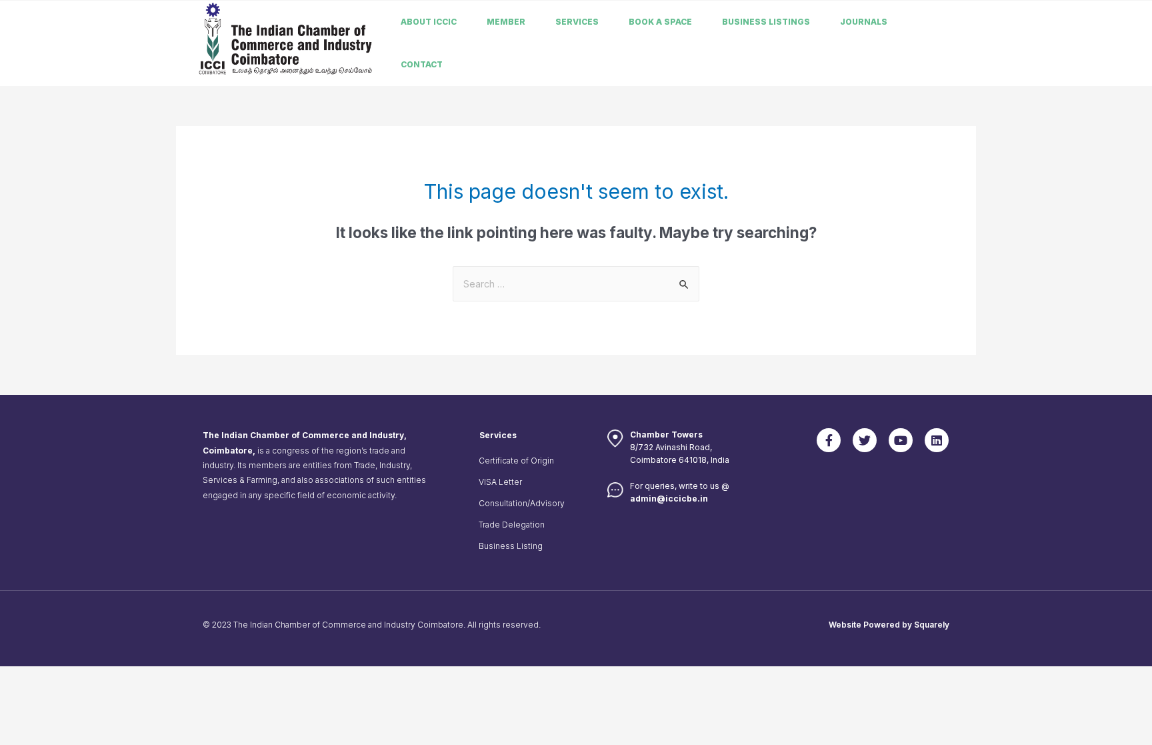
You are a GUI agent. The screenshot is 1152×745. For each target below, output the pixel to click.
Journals (863, 22)
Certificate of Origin (516, 461)
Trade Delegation (512, 525)
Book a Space (660, 22)
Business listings (766, 22)
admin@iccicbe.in (669, 499)
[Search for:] (576, 283)
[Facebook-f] (829, 440)
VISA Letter (500, 482)
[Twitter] (865, 440)
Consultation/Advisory (522, 503)
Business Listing (511, 546)
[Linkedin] (937, 440)
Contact (422, 64)
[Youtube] (901, 440)
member (506, 22)
